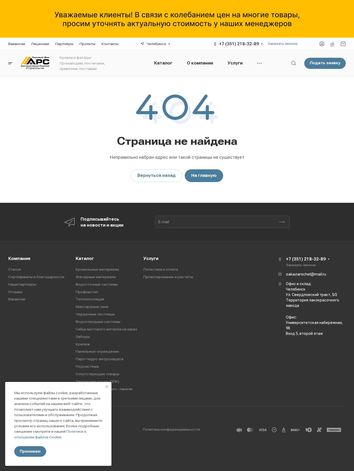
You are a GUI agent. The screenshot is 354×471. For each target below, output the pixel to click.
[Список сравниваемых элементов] (332, 43)
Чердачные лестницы (95, 314)
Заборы (83, 337)
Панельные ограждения (97, 351)
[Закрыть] (106, 386)
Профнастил (87, 292)
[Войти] (322, 43)
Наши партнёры (22, 284)
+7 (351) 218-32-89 (239, 43)
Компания (19, 258)
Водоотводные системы (98, 322)
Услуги (150, 258)
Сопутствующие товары (97, 374)
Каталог (85, 258)
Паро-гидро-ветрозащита (99, 359)
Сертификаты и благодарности (36, 277)
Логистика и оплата (160, 269)
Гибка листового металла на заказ (106, 329)
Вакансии (16, 299)
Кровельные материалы (97, 269)
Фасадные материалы (96, 277)
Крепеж (83, 344)
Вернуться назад (156, 175)
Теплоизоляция (90, 299)
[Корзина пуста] (343, 43)
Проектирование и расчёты (168, 277)
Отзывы (15, 292)
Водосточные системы (97, 284)
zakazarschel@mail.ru (306, 274)
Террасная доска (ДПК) (97, 381)
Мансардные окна (92, 307)
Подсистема (87, 366)
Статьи (14, 269)
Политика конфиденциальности (171, 429)
